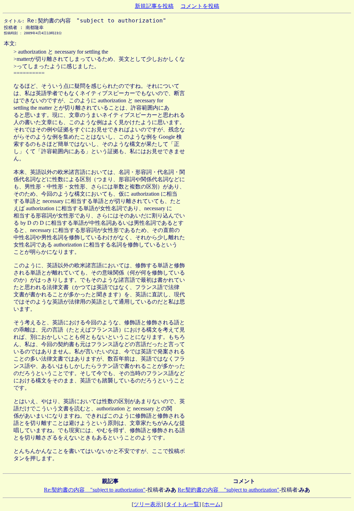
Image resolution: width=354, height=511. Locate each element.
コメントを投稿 (199, 6)
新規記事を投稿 (154, 6)
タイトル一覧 (182, 504)
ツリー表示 (147, 504)
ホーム (212, 504)
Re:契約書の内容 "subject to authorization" (95, 490)
